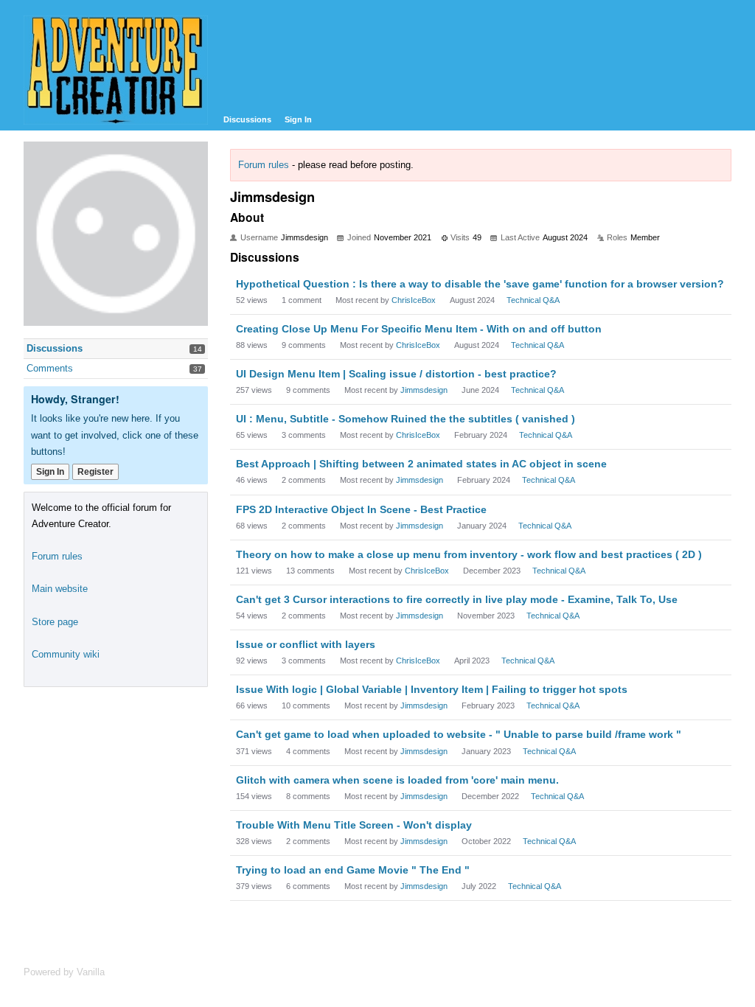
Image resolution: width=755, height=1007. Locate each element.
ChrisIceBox (414, 300)
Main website (60, 588)
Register (95, 472)
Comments (50, 368)
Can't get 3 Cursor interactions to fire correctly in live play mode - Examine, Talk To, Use (457, 599)
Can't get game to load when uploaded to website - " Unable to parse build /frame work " (458, 734)
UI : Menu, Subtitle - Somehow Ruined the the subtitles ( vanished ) (405, 419)
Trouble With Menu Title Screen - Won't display (354, 825)
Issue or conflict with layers (305, 644)
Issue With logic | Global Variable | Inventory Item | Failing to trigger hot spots (431, 689)
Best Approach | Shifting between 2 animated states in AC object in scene (421, 464)
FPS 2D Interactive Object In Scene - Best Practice (361, 509)
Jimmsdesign (424, 390)
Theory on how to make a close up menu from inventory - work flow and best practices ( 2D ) (469, 554)
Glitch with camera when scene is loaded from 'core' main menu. (397, 780)
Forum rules (263, 164)
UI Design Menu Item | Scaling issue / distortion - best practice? (396, 374)
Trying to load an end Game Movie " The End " (353, 870)
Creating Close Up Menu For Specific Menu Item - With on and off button (419, 329)
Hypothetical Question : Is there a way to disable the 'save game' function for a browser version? (480, 284)
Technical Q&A (533, 300)
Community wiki (66, 654)
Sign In (298, 119)
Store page (55, 621)
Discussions (247, 119)
